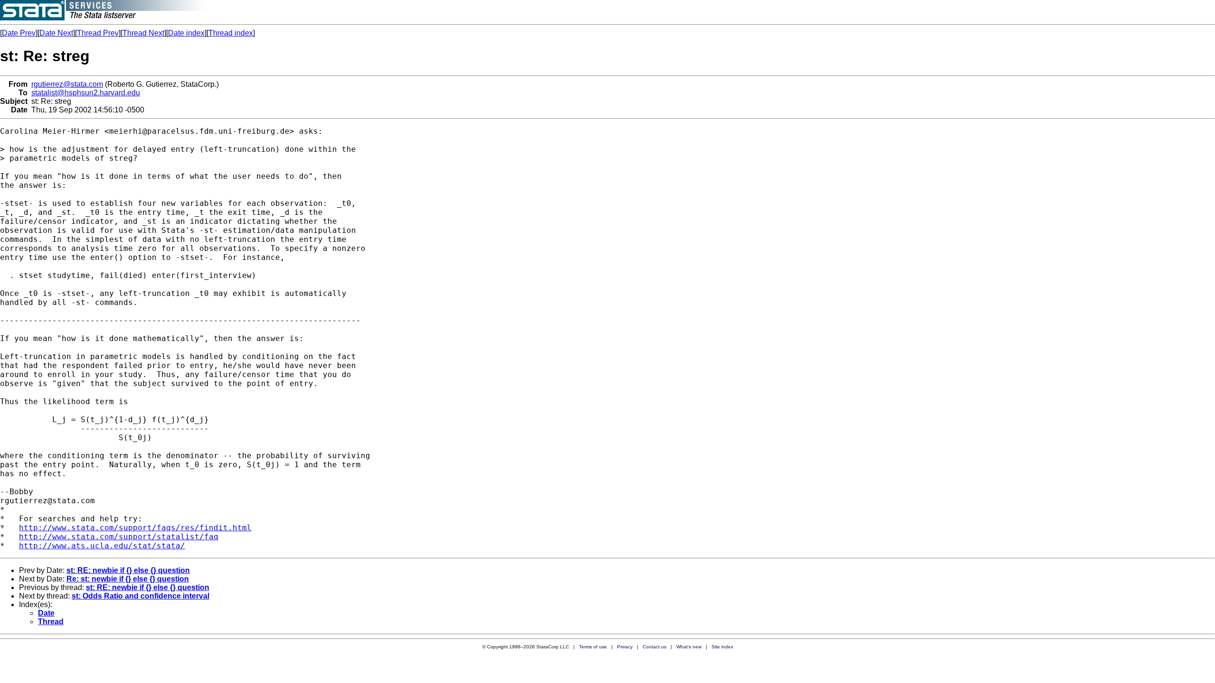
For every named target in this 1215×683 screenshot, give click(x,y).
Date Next (56, 33)
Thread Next (143, 33)
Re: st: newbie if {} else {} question (127, 579)
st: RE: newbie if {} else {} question (128, 570)
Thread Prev (98, 33)
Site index (722, 646)
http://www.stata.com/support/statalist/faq (118, 536)
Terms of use (593, 646)
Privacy (625, 646)
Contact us (654, 646)
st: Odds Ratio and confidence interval (140, 596)
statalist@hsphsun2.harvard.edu (85, 93)
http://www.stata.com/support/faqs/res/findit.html (135, 527)
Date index (186, 33)
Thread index (230, 33)
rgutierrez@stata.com (67, 84)
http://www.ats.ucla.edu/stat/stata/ (102, 545)
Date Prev (19, 33)
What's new (688, 646)
